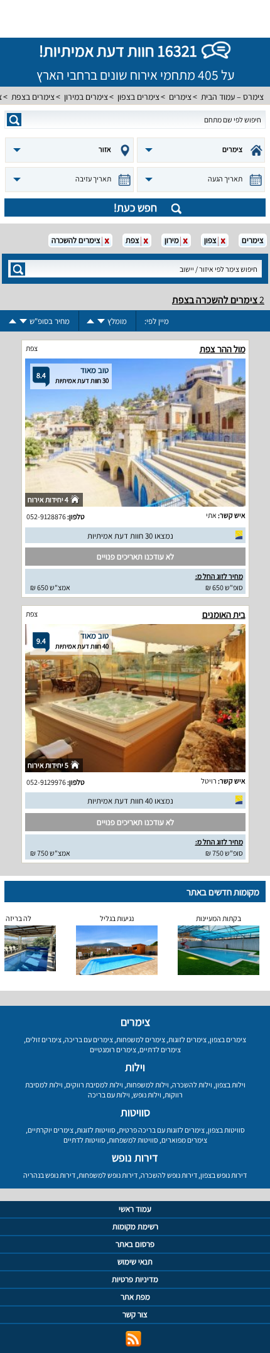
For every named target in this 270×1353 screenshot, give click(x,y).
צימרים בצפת (33, 96)
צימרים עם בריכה (89, 1039)
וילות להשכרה (192, 1084)
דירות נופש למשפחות (108, 1175)
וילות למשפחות (147, 1084)
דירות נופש (135, 1157)
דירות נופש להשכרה (169, 1175)
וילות (135, 1067)
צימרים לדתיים (160, 1049)
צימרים (180, 96)
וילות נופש (147, 1094)
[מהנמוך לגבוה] (90, 321)
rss (133, 1339)
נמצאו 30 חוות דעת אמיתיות (130, 536)
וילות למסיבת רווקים (94, 1084)
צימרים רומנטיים (113, 1049)
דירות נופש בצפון (223, 1175)
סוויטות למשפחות (133, 1140)
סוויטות (135, 1112)
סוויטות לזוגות (96, 1130)
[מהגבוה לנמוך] (101, 321)
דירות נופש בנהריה (49, 1175)
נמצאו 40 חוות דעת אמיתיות (130, 800)
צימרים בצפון (138, 96)
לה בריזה (18, 918)
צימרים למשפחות (140, 1039)
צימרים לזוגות (187, 1039)
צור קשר (135, 1314)
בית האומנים (224, 614)
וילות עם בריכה (109, 1094)
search (14, 119)
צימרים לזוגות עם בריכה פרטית (162, 1130)
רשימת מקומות (135, 1226)
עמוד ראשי (135, 1209)
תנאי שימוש (135, 1261)
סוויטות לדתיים (84, 1140)
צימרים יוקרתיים (50, 1130)
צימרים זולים (44, 1039)
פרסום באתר (135, 1244)
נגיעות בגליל (117, 918)
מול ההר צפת (223, 349)
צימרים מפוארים (184, 1140)
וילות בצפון (230, 1084)
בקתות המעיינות (218, 918)
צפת (32, 348)
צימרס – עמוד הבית (232, 96)
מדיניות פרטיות (135, 1279)
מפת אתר (135, 1296)
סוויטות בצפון (226, 1130)
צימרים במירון (86, 96)
